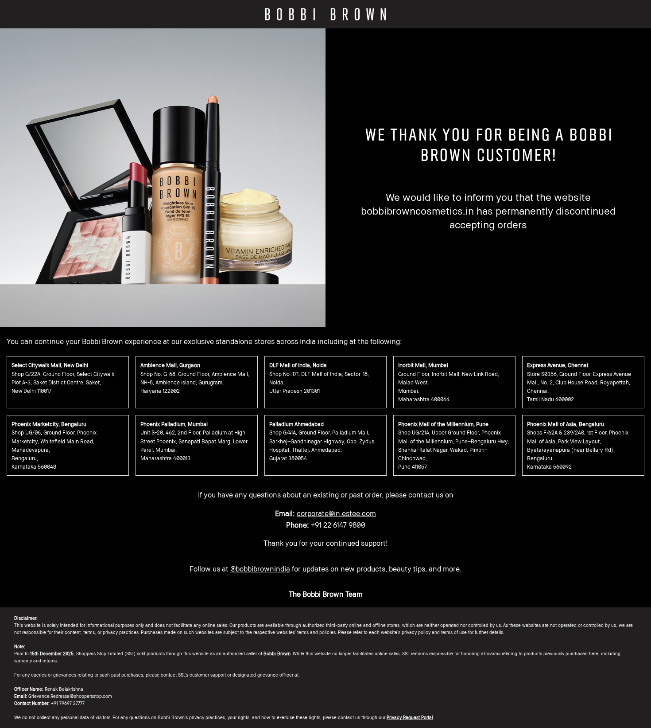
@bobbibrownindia (260, 568)
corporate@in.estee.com (336, 513)
